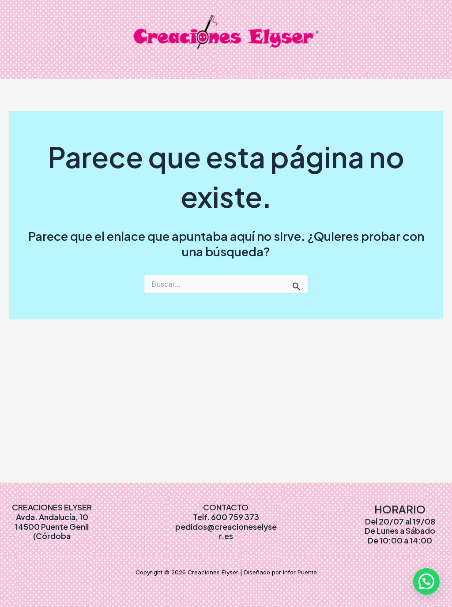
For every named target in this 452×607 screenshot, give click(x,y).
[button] (426, 581)
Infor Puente (300, 572)
